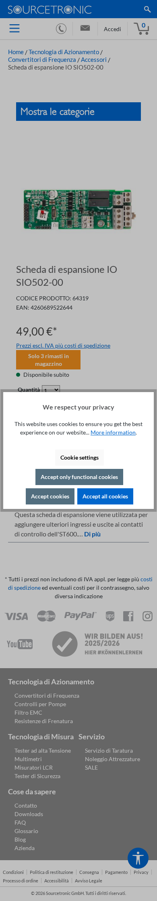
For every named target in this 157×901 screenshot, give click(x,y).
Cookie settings (79, 457)
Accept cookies (50, 496)
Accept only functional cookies (79, 476)
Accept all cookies (105, 496)
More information (113, 432)
